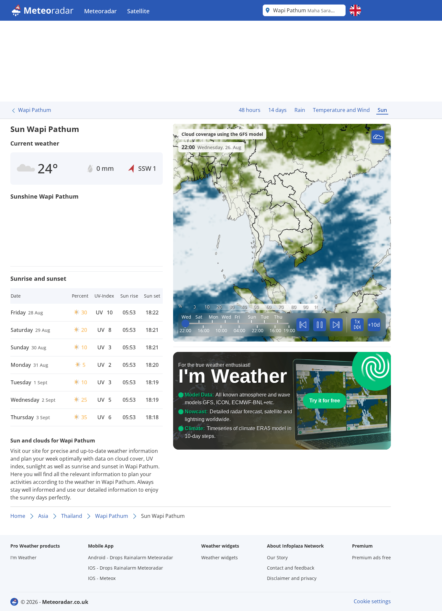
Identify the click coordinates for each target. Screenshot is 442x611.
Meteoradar (100, 11)
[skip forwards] (336, 324)
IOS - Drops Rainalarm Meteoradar (125, 568)
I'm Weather (23, 557)
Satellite (138, 11)
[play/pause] (319, 324)
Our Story (277, 557)
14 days (277, 110)
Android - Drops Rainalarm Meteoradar (130, 557)
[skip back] (302, 324)
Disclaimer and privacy (291, 578)
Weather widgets (219, 557)
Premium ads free (371, 557)
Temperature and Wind (341, 110)
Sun (382, 110)
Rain (299, 110)
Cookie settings (372, 601)
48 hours (249, 110)
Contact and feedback (290, 568)
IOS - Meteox (102, 578)
